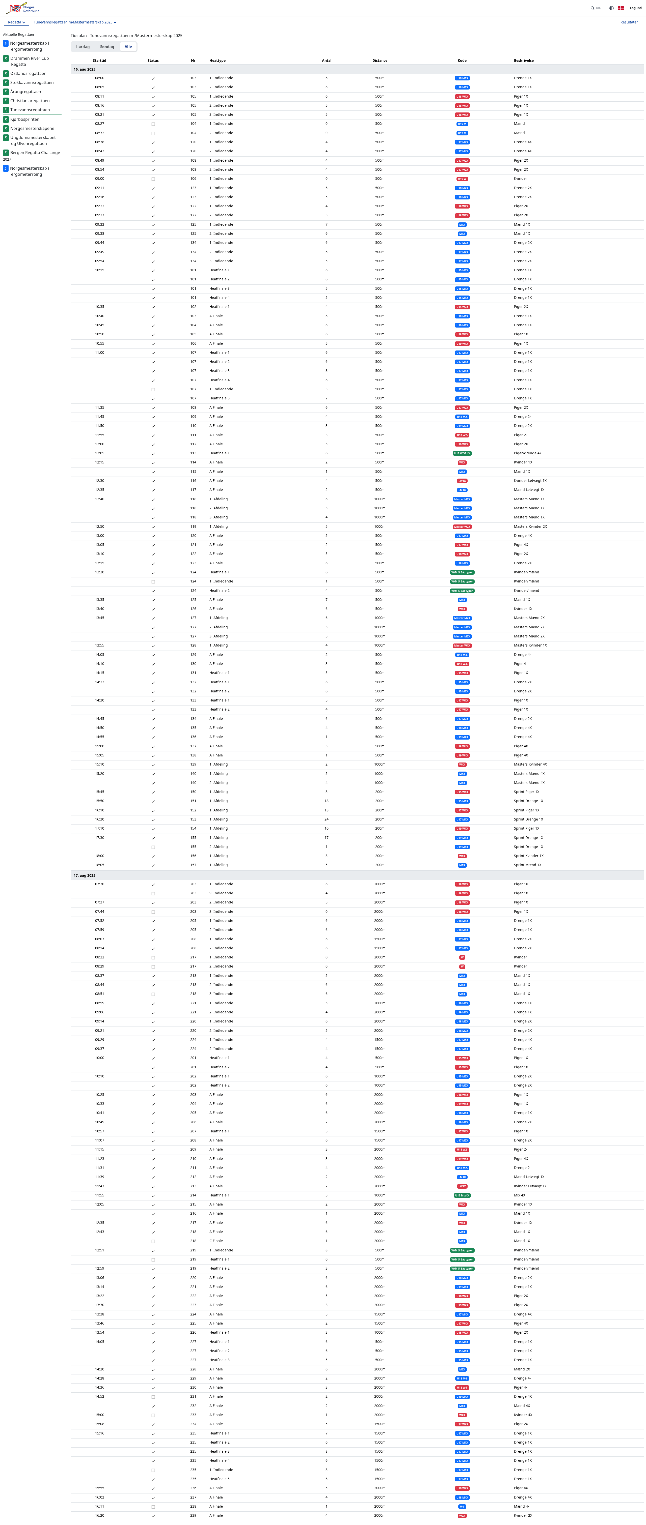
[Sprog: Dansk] (621, 8)
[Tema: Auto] (611, 8)
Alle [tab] (128, 46)
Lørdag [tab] (83, 46)
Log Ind (636, 8)
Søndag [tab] (107, 46)
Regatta (14, 22)
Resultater (629, 22)
